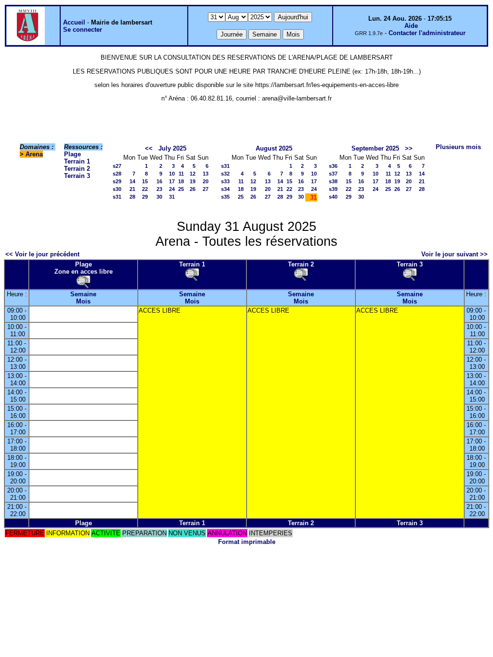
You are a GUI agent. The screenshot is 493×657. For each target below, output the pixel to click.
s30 (117, 189)
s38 (333, 181)
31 (172, 197)
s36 (333, 166)
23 (159, 189)
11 (181, 174)
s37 (333, 174)
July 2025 (172, 148)
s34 (225, 189)
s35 (225, 197)
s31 (117, 197)
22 (145, 189)
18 (181, 181)
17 (172, 181)
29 (145, 197)
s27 (117, 166)
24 (172, 189)
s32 (225, 174)
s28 (117, 174)
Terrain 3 (77, 175)
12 (192, 174)
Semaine (83, 294)
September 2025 (375, 148)
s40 (333, 197)
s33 (225, 181)
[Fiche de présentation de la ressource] (83, 281)
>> (409, 148)
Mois (83, 301)
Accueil (74, 22)
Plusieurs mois (458, 147)
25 (181, 189)
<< (149, 148)
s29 (117, 181)
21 (132, 189)
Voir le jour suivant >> (454, 254)
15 (145, 181)
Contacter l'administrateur (427, 33)
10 (172, 174)
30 (159, 197)
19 (192, 181)
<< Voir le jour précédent (42, 254)
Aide (411, 25)
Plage (72, 154)
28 (132, 197)
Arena (34, 154)
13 (205, 174)
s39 (333, 189)
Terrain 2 (77, 168)
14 (132, 181)
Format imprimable (246, 541)
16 (159, 181)
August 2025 (274, 148)
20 (205, 181)
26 (192, 189)
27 (205, 189)
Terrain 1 (77, 161)
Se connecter (82, 29)
